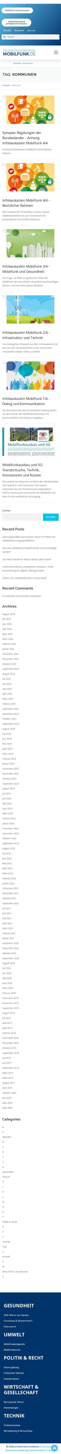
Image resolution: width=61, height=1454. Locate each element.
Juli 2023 (6, 793)
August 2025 (8, 673)
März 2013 (7, 1077)
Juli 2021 (6, 908)
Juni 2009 (7, 1097)
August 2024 (8, 728)
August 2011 (8, 1082)
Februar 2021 (9, 933)
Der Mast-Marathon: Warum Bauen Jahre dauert (26, 559)
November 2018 (10, 1042)
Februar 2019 (9, 1033)
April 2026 (7, 633)
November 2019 (10, 1003)
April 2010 (7, 1087)
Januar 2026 (8, 648)
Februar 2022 (9, 878)
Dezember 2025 (10, 653)
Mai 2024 (7, 743)
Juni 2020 (7, 973)
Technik (6, 1241)
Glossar (6, 1176)
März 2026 (7, 639)
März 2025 (7, 698)
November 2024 (10, 713)
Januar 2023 (8, 823)
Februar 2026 (9, 643)
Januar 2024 (8, 763)
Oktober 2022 (9, 838)
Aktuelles (7, 30)
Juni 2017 (7, 1062)
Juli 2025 (6, 678)
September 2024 (10, 723)
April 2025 (7, 693)
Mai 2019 (7, 1023)
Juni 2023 (7, 798)
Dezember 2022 (10, 828)
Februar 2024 (9, 758)
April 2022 (7, 868)
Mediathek (19, 30)
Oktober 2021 (9, 898)
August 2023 (8, 788)
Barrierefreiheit (37, 1450)
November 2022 (10, 833)
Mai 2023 (7, 803)
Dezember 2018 (10, 1037)
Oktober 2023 (9, 778)
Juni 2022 (7, 858)
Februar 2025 (9, 703)
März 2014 (7, 1072)
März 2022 (7, 873)
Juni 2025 (7, 683)
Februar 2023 (9, 818)
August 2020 (8, 963)
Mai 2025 (7, 688)
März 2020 (7, 988)
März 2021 (7, 928)
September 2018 (10, 1052)
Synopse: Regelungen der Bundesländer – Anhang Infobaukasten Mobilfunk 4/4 (25, 137)
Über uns (31, 30)
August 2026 (8, 614)
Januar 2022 (8, 883)
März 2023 (7, 813)
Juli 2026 (6, 618)
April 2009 (7, 1102)
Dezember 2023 (10, 768)
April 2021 (7, 923)
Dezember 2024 (10, 708)
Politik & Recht (9, 1221)
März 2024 (7, 753)
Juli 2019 (6, 1017)
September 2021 (10, 903)
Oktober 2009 (9, 1092)
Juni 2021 (7, 913)
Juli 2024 (6, 733)
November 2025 (10, 658)
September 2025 (10, 668)
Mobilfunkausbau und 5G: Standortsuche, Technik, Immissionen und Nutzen (22, 469)
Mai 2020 (7, 978)
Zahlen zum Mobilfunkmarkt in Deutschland (24, 577)
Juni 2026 (7, 623)
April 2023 (7, 808)
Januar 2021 (8, 938)
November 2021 (10, 893)
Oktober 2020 (9, 953)
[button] (55, 52)
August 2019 (8, 1012)
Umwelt (6, 1256)
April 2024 (7, 748)
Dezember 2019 (10, 998)
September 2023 (10, 783)
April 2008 (7, 1107)
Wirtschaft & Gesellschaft (15, 1271)
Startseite (17, 63)
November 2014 (10, 1067)
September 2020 (10, 958)
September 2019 (10, 1008)
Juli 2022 (6, 853)
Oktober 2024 (9, 718)
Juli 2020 (6, 968)
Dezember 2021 (10, 888)
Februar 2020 (9, 993)
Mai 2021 (7, 918)
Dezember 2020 (10, 943)
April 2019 (7, 1028)
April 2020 (7, 983)
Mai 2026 (7, 628)
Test (4, 1246)
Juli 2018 (6, 1057)
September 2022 (10, 843)
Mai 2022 (7, 863)
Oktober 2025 (9, 663)
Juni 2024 (7, 738)
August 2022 (8, 848)
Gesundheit (8, 1171)
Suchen (6, 510)
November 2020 (10, 948)
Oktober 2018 (9, 1047)
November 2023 (10, 773)
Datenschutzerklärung (16, 1450)
